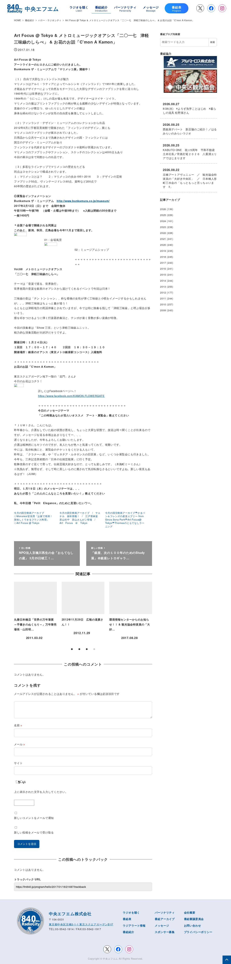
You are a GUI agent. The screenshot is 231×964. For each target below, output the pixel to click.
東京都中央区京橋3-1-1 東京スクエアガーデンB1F (81, 924)
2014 (163, 280)
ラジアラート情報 (134, 925)
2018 (163, 256)
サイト (18, 763)
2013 (163, 286)
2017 (163, 262)
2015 (163, 274)
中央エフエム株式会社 (70, 913)
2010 (163, 304)
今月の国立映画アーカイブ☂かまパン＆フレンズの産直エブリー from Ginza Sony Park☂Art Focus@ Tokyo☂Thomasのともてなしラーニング (125, 519)
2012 (163, 292)
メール (19, 744)
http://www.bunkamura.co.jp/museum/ (83, 201)
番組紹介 (128, 932)
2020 (163, 244)
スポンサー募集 (165, 932)
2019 (163, 251)
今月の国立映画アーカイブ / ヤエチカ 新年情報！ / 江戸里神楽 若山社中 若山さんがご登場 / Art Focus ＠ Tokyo (80, 518)
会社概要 (189, 912)
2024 (163, 221)
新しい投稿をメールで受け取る (34, 832)
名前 (18, 725)
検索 (212, 42)
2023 (163, 227)
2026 (163, 209)
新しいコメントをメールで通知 (34, 818)
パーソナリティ (165, 912)
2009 (163, 310)
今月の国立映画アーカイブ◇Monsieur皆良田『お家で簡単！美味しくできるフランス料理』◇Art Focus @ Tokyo (33, 518)
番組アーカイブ (165, 919)
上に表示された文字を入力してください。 (41, 792)
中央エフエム (110, 958)
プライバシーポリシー (198, 932)
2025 (163, 215)
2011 (163, 298)
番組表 (127, 919)
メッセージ (162, 925)
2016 (163, 268)
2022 (163, 233)
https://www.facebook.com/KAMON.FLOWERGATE (71, 396)
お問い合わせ (192, 925)
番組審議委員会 (194, 919)
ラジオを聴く (131, 912)
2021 (163, 239)
